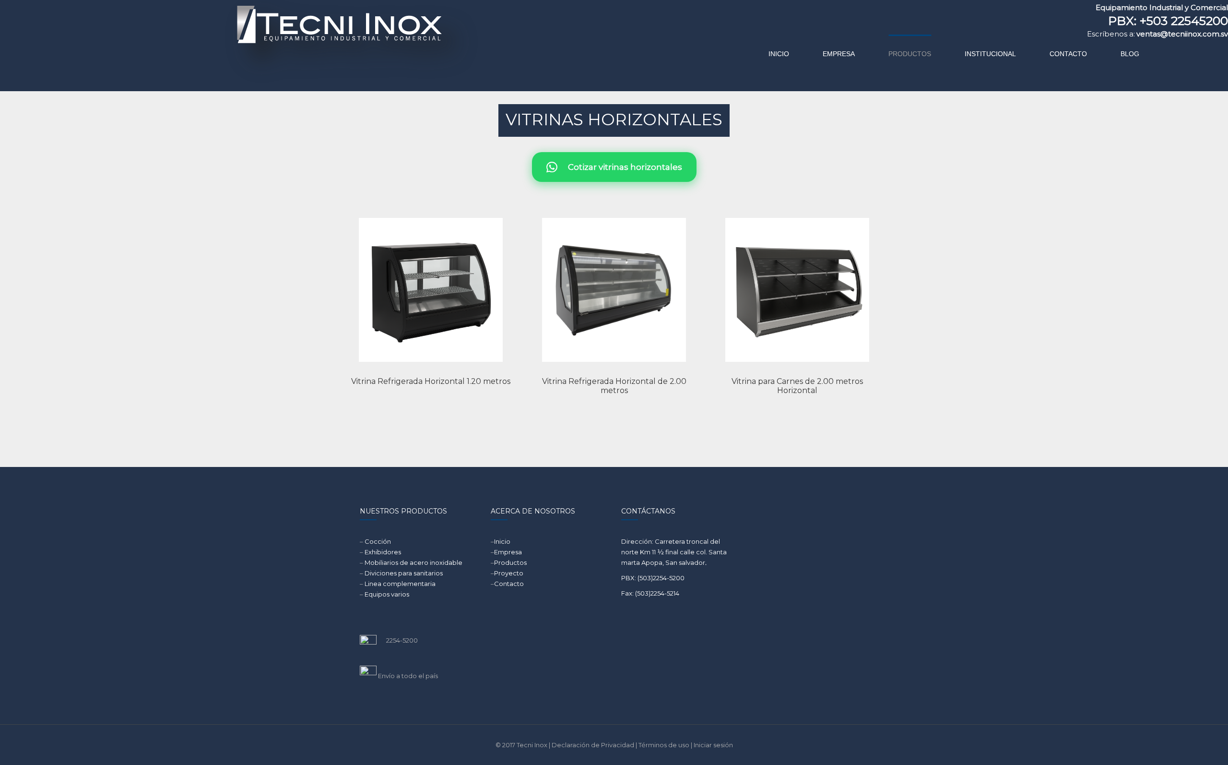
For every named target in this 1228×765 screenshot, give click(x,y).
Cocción (378, 541)
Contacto (509, 583)
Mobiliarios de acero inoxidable (413, 562)
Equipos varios (387, 594)
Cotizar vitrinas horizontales (622, 167)
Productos (510, 562)
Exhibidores (383, 552)
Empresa (508, 552)
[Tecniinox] (257, 45)
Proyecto (508, 573)
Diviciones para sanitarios (404, 573)
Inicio (502, 541)
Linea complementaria (400, 583)
